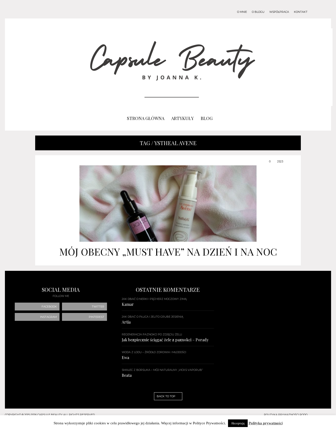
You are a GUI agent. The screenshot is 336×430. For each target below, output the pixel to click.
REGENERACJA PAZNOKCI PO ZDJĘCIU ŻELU (152, 334)
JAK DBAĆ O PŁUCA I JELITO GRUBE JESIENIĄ (152, 316)
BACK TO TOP (166, 396)
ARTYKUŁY (182, 118)
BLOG (207, 118)
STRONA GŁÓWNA (145, 118)
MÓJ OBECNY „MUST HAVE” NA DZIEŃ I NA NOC (168, 251)
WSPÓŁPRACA (279, 12)
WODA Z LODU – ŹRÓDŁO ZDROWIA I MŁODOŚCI (154, 352)
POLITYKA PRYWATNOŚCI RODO (285, 414)
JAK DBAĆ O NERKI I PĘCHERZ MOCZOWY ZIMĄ (154, 299)
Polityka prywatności (266, 423)
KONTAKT (300, 12)
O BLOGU (258, 12)
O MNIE (242, 12)
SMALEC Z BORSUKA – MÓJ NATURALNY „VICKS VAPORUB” (162, 370)
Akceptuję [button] (238, 423)
